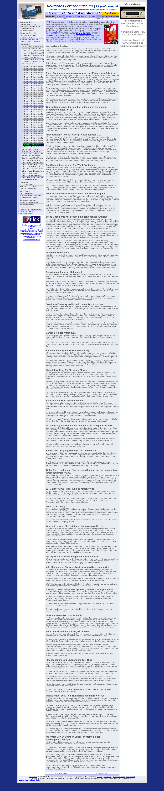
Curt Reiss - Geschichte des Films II (34, 62)
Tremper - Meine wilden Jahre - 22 (36, 112)
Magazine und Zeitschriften (29, 39)
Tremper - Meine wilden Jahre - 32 (36, 134)
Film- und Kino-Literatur (28, 189)
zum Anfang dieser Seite (29, 780)
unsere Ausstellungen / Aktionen (31, 195)
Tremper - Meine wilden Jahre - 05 (36, 75)
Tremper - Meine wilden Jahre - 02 (36, 68)
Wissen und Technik (27, 37)
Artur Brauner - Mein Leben (31, 151)
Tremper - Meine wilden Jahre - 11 (36, 88)
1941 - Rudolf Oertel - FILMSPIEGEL (34, 162)
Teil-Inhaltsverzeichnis (29, 180)
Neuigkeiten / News (26, 22)
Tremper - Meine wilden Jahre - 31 (36, 131)
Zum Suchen (111, 13)
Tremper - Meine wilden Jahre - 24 (36, 116)
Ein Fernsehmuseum (27, 29)
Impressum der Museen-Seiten (30, 209)
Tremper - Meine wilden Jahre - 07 (36, 79)
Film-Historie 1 (25, 44)
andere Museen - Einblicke (29, 198)
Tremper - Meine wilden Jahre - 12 (36, 90)
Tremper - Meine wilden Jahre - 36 (36, 142)
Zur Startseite (33, 777)
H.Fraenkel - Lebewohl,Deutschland (34, 51)
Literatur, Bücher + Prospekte (30, 42)
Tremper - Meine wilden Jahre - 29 (36, 127)
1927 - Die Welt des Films (31, 160)
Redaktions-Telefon (119, 777)
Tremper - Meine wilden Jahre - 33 (36, 136)
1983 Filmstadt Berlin (29, 173)
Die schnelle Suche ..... (28, 211)
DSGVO (99, 777)
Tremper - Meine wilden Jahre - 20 (36, 107)
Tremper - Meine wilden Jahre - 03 (36, 70)
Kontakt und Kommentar (28, 200)
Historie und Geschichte (28, 33)
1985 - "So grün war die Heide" (32, 169)
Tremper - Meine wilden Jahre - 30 (36, 129)
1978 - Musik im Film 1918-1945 (33, 167)
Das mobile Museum (27, 31)
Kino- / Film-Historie (26, 184)
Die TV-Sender (25, 191)
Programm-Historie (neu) (28, 35)
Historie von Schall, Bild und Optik (33, 49)
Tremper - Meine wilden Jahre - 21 (36, 110)
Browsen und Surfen (27, 205)
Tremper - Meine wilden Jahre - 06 (36, 77)
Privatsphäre (107, 777)
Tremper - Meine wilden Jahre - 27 (36, 123)
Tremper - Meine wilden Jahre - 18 (36, 103)
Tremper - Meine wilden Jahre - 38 (36, 147)
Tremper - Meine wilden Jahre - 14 (36, 94)
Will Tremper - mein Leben (31, 64)
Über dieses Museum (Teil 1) (30, 26)
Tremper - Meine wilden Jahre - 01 (36, 66)
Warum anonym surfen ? (31, 239)
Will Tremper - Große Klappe (32, 149)
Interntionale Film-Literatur (31, 156)
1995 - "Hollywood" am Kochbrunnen (34, 178)
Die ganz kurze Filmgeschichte (32, 46)
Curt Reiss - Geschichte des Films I (34, 59)
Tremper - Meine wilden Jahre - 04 (36, 73)
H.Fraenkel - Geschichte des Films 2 (34, 55)
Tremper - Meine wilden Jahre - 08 (36, 81)
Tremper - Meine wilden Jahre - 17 (36, 101)
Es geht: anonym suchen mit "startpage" (31, 225)
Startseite (59, 16)
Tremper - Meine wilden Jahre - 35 (36, 140)
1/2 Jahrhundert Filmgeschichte (33, 171)
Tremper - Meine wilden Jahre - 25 (36, 118)
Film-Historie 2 (25, 182)
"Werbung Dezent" (26, 214)
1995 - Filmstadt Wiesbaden (31, 175)
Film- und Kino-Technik (28, 186)
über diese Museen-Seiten (29, 202)
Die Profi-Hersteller (26, 193)
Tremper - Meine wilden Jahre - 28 (36, 125)
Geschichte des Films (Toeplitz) (33, 158)
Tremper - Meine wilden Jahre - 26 (36, 121)
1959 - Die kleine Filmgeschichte (33, 164)
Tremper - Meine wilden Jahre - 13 (36, 92)
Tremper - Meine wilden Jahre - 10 (36, 86)
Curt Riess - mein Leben (30, 57)
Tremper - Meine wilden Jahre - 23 (36, 114)
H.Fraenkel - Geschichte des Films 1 (34, 53)
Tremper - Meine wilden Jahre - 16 (36, 99)
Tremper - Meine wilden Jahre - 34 (36, 138)
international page (26, 207)
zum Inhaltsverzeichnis (28, 24)
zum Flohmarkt (130, 777)
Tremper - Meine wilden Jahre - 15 (36, 97)
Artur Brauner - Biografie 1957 (32, 154)
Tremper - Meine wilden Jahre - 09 (36, 84)
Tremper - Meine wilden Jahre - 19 (36, 105)
